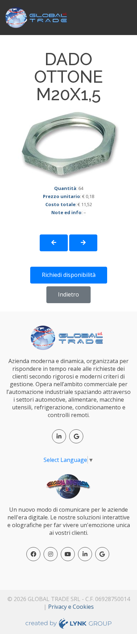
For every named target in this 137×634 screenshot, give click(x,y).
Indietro (68, 294)
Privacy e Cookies (71, 607)
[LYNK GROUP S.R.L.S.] (69, 623)
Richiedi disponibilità (69, 275)
